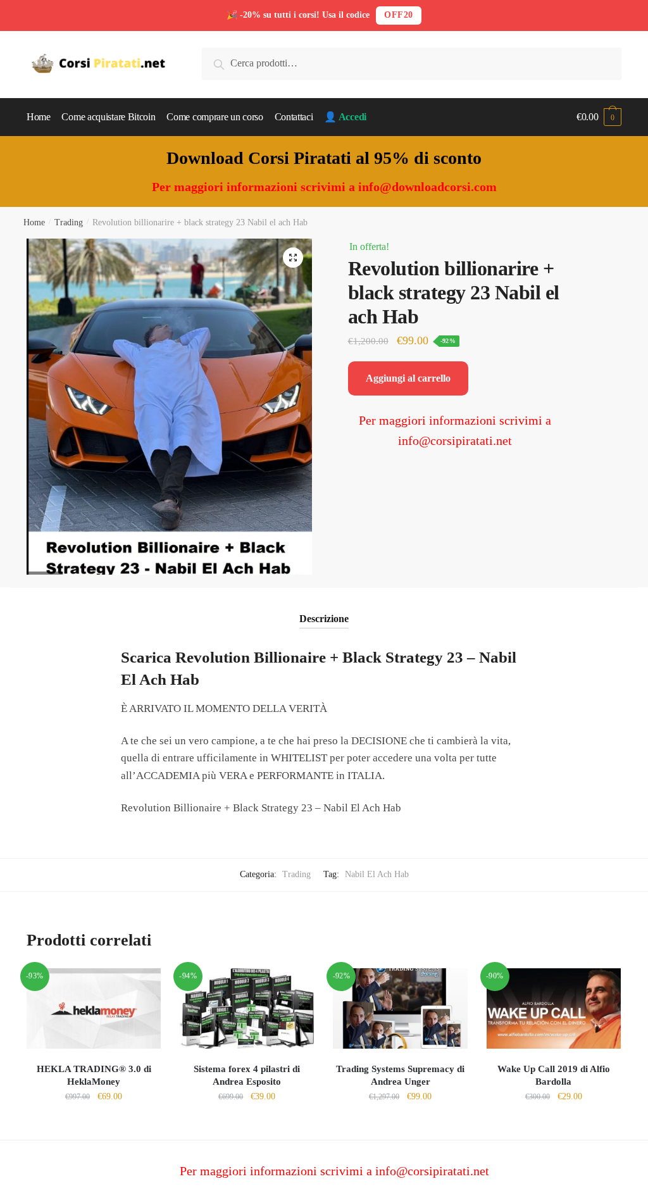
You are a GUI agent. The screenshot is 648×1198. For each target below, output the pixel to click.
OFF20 (398, 15)
